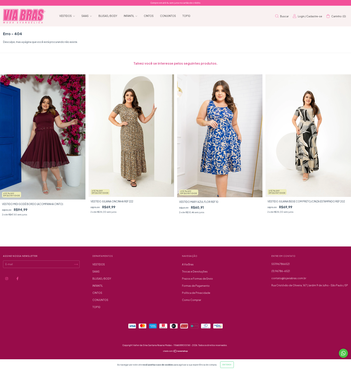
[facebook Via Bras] (17, 278)
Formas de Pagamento (196, 285)
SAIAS (85, 15)
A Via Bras (188, 264)
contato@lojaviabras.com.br (288, 278)
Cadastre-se (314, 16)
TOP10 (186, 15)
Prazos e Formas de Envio (197, 278)
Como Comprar (191, 300)
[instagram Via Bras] (7, 278)
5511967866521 (280, 264)
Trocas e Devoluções (195, 271)
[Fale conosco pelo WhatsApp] (343, 353)
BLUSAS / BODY (108, 15)
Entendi (227, 365)
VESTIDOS (65, 15)
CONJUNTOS (168, 15)
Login (301, 16)
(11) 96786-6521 (280, 271)
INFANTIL (129, 15)
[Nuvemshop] (175, 351)
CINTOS (149, 15)
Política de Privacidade (196, 292)
